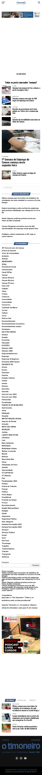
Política (5, 492)
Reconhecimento (8, 505)
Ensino (4, 367)
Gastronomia (7, 408)
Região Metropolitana (10, 508)
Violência (5, 557)
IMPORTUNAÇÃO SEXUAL (11, 419)
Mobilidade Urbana (9, 449)
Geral (4, 411)
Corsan (4, 310)
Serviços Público (8, 532)
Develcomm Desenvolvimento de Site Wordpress (21, 772)
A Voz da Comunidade (10, 253)
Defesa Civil (6, 318)
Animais (5, 259)
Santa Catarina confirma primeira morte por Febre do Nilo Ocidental (19, 583)
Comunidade (7, 299)
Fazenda (5, 392)
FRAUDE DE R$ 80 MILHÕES (12, 405)
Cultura (5, 313)
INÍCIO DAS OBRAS (9, 427)
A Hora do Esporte (9, 251)
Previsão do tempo (9, 500)
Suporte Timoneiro (9, 605)
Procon (5, 503)
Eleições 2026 (7, 351)
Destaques (6, 329)
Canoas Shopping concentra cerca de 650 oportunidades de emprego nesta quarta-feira (20, 586)
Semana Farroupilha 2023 (12, 524)
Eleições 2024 (7, 348)
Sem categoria (7, 522)
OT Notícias (6, 476)
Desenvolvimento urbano (11, 326)
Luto (3, 440)
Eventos (5, 386)
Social (4, 535)
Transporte (6, 554)
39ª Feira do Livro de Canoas (13, 248)
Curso (4, 316)
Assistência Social (9, 267)
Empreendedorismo (9, 354)
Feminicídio (6, 400)
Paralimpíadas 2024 (9, 481)
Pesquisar (5, 562)
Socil (4, 538)
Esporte (5, 375)
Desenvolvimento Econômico (13, 324)
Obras (4, 462)
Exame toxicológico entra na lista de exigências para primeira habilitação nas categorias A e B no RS (21, 210)
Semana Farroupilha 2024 (12, 527)
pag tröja (5, 598)
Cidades (5, 289)
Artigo (4, 264)
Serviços (5, 530)
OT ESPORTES (7, 473)
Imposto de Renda (9, 421)
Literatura (5, 438)
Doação (5, 337)
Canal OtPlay (7, 272)
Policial (5, 489)
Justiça (4, 432)
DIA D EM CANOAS (9, 332)
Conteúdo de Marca (9, 308)
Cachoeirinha (7, 270)
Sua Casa (5, 541)
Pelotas (5, 484)
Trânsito (5, 551)
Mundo (4, 454)
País (3, 478)
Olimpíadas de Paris (9, 465)
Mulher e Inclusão (9, 451)
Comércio (5, 297)
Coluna (4, 294)
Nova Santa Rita (8, 459)
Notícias (5, 457)
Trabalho (5, 546)
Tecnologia (6, 543)
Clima (4, 291)
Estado (4, 381)
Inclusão (5, 424)
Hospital (5, 416)
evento (4, 383)
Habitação (6, 413)
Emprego (5, 356)
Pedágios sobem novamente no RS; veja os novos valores (19, 589)
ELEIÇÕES (6, 345)
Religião (5, 511)
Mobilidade (6, 446)
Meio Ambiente (8, 443)
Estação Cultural (8, 378)
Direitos (5, 335)
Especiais (5, 373)
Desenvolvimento (8, 321)
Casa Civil (5, 286)
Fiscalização (6, 402)
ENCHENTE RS (7, 364)
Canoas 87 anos (8, 283)
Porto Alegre (7, 495)
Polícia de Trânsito (9, 486)
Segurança (6, 516)
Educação (5, 343)
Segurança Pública (9, 519)
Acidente (5, 256)
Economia (6, 340)
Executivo (5, 389)
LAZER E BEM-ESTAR (10, 435)
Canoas (5, 275)
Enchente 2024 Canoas (11, 362)
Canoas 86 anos (8, 280)
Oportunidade (7, 470)
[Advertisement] (21, 49)
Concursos (6, 305)
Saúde (4, 513)
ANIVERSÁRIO (7, 262)
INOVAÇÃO (6, 430)
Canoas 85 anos (8, 278)
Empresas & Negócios (10, 359)
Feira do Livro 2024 (9, 397)
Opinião (5, 467)
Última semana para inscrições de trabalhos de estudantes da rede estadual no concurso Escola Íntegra (21, 200)
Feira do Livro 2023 (9, 394)
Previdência (6, 497)
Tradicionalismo (8, 549)
